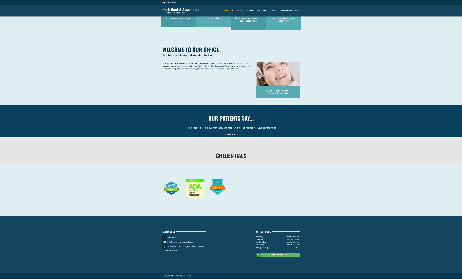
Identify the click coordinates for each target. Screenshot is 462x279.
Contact (274, 11)
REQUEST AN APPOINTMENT (280, 254)
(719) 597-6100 (173, 237)
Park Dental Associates (180, 9)
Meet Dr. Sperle (237, 11)
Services (250, 11)
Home (226, 11)
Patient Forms (262, 11)
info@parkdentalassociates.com (181, 242)
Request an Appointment (170, 3)
